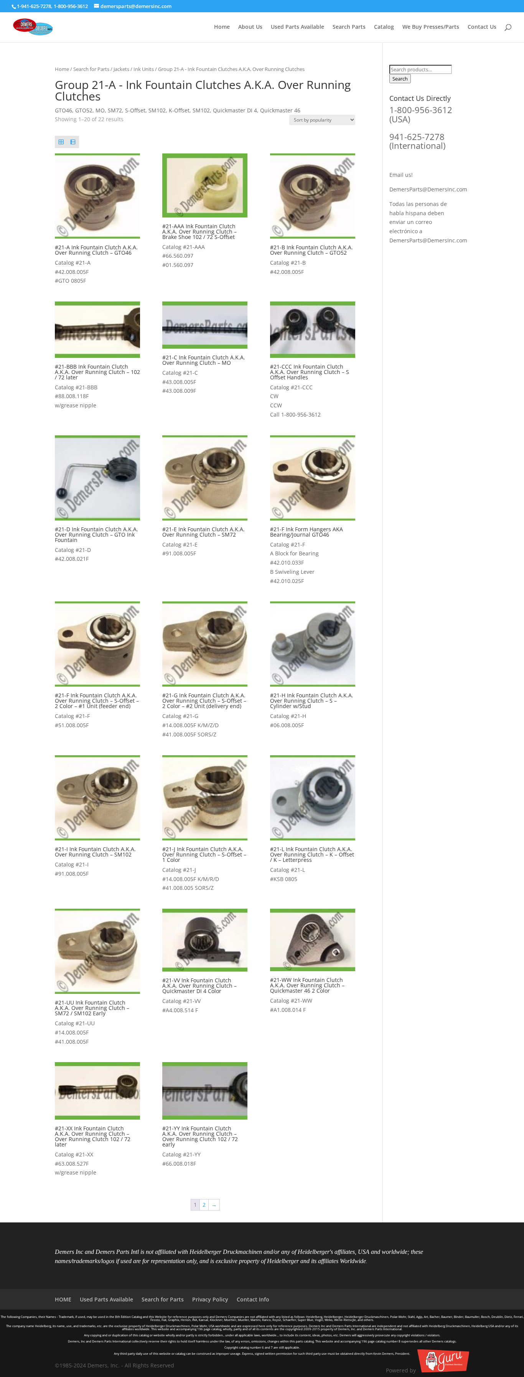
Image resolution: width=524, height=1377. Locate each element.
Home (222, 27)
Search (400, 78)
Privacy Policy (210, 1299)
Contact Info (253, 1299)
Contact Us (482, 27)
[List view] (73, 142)
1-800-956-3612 (71, 6)
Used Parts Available (297, 27)
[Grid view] (61, 142)
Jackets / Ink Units (134, 69)
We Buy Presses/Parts (430, 27)
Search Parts (349, 27)
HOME (63, 1299)
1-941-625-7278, (35, 6)
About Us (250, 27)
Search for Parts (91, 69)
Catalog (384, 27)
